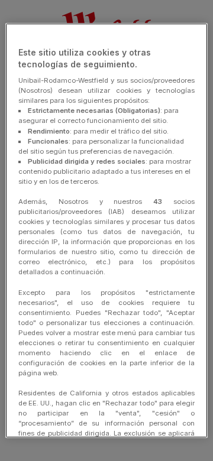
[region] (106, 230)
